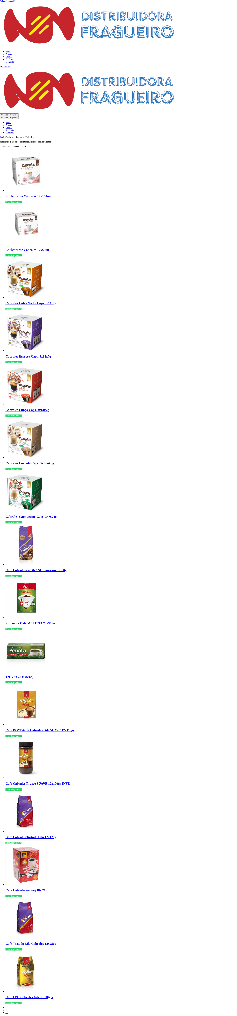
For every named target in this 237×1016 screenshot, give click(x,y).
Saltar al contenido (8, 1)
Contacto (10, 62)
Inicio (8, 51)
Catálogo (10, 59)
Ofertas (9, 56)
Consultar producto (13, 202)
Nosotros (10, 54)
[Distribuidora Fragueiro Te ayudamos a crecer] (89, 46)
